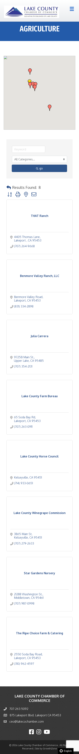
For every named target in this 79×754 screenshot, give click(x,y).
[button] (30, 85)
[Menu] (71, 9)
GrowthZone (50, 748)
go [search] (41, 168)
